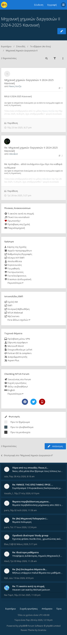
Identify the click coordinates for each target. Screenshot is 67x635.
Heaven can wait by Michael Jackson (31, 589)
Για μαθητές (13, 268)
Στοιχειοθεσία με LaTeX (19, 349)
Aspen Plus (13, 360)
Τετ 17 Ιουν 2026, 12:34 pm (23, 527)
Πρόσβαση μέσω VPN (18, 338)
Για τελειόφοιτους (16, 275)
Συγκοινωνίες (14, 264)
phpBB (22, 625)
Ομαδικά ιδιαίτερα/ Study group (30, 535)
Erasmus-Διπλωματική (19, 279)
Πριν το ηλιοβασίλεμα (21, 427)
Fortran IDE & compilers (19, 353)
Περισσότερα (14, 282)
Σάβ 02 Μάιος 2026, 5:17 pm (23, 544)
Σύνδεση (38, 4)
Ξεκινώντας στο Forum (19, 379)
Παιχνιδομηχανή (16, 227)
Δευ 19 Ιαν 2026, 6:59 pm (21, 578)
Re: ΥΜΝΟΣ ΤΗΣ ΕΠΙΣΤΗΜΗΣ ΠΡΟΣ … (32, 484)
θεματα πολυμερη (21, 521)
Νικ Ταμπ (8, 595)
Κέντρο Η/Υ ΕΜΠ (15, 257)
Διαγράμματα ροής (17, 356)
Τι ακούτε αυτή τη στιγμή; (20, 213)
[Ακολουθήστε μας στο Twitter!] (33, 402)
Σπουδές (20, 46)
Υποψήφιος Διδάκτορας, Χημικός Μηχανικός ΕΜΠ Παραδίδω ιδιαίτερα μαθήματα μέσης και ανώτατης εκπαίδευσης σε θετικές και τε (37, 555)
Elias (6, 544)
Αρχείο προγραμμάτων (19, 250)
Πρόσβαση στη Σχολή (18, 224)
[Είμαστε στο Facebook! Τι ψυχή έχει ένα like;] (25, 402)
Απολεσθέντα (14, 261)
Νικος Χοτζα (15, 86)
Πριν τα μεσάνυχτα (20, 432)
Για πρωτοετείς (15, 272)
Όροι (59, 608)
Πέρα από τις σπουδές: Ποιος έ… (30, 467)
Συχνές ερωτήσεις (16, 382)
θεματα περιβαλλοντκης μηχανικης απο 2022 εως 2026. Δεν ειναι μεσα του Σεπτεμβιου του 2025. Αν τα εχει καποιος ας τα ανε (37, 504)
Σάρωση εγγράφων (17, 342)
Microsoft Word (15, 346)
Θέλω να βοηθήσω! (17, 386)
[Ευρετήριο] (4, 5)
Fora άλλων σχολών (18, 319)
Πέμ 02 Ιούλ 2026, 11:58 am (23, 510)
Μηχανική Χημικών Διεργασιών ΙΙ (21, 50)
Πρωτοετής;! (13, 220)
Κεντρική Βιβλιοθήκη (18, 309)
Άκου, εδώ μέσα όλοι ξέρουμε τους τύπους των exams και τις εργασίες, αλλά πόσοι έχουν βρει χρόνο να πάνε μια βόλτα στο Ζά (37, 471)
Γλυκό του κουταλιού (18, 217)
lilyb (6, 578)
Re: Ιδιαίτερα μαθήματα (25, 552)
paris (6, 510)
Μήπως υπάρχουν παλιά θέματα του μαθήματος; (37, 572)
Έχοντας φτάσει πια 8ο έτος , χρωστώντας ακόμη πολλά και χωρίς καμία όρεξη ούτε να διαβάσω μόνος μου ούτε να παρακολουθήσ (37, 538)
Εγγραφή (52, 4)
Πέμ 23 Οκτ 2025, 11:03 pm (27, 595)
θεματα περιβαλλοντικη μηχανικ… (31, 501)
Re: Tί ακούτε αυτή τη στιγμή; (28, 586)
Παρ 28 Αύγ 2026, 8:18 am (22, 476)
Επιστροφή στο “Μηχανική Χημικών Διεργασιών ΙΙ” (28, 455)
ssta (6, 476)
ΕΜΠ (9, 305)
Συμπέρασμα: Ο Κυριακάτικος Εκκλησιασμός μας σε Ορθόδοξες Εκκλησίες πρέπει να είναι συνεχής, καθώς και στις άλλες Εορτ (37, 488)
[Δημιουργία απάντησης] (61, 31)
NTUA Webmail (15, 312)
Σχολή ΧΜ (12, 301)
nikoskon (13, 153)
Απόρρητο (47, 608)
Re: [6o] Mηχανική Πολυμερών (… (30, 518)
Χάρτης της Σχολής (16, 246)
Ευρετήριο (6, 46)
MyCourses (13, 316)
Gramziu (42, 630)
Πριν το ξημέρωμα (20, 422)
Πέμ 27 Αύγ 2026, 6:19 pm (26, 493)
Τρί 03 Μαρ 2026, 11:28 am (23, 561)
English (11, 390)
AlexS (6, 561)
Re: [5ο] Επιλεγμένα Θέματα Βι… (29, 569)
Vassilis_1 (8, 493)
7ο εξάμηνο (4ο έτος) (40, 46)
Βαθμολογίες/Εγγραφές (19, 254)
